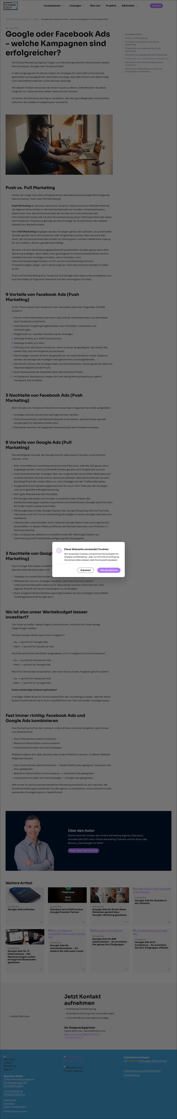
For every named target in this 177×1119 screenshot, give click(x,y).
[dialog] (88, 559)
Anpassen (85, 570)
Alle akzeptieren (109, 570)
